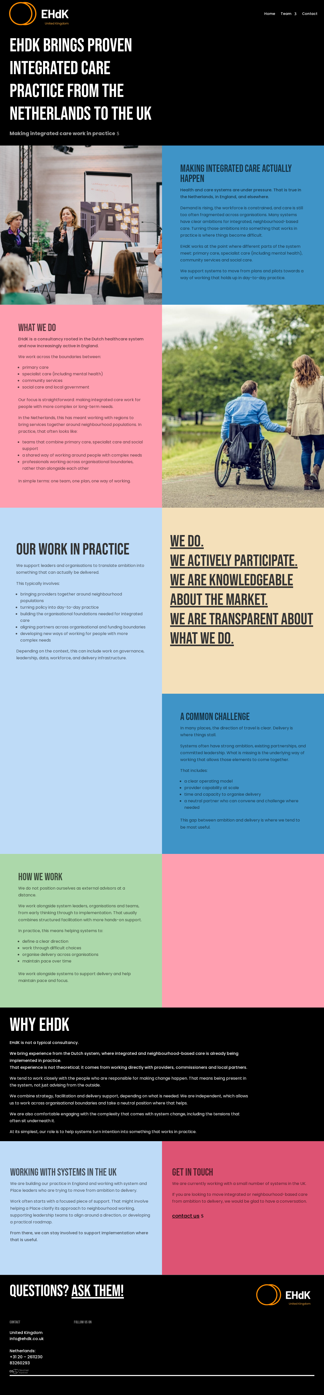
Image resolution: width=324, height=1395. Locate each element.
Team (286, 13)
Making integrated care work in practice (62, 133)
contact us (185, 1215)
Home (269, 13)
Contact (309, 13)
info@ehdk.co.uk (27, 1339)
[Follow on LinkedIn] (78, 1334)
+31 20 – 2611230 (26, 1357)
